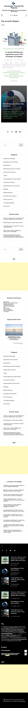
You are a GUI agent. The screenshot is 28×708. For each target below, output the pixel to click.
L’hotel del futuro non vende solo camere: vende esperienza (13, 227)
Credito (5, 175)
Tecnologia (6, 311)
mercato (24, 632)
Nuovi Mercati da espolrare (10, 196)
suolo (6, 640)
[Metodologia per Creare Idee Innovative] (5, 572)
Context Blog (22, 701)
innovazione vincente (8, 114)
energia (22, 630)
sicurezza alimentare (11, 639)
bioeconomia (9, 629)
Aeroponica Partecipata (9, 158)
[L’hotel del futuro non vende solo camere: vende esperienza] (5, 582)
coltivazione (8, 630)
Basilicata (3, 629)
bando (12, 628)
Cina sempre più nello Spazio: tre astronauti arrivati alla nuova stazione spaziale (14, 521)
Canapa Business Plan (8, 305)
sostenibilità (22, 639)
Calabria (21, 629)
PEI (13, 636)
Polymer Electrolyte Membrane (11, 75)
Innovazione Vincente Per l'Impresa (14, 7)
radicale (16, 116)
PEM (17, 74)
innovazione (7, 633)
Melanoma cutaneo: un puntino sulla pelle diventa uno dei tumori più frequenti (13, 491)
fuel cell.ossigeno (20, 72)
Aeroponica (6, 301)
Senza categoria (7, 309)
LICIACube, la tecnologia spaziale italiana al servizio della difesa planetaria (13, 486)
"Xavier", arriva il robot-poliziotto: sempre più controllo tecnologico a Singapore (13, 495)
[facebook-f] (8, 131)
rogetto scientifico (7, 118)
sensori (21, 637)
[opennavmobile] (26, 15)
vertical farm (15, 640)
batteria (19, 71)
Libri (4, 307)
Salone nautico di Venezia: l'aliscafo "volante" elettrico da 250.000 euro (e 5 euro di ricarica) (12, 531)
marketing (20, 632)
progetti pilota (4, 637)
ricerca (18, 637)
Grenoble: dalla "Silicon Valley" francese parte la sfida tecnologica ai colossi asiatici (13, 511)
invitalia (14, 632)
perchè (20, 114)
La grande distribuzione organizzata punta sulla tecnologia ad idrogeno (14, 54)
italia (17, 632)
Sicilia (2, 639)
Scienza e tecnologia (15, 481)
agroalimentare (21, 626)
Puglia (14, 637)
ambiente (3, 628)
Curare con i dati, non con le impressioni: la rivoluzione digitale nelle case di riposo (13, 219)
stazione (21, 75)
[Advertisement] (14, 276)
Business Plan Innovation (9, 172)
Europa (2, 631)
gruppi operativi (16, 631)
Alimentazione (6, 165)
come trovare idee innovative (10, 113)
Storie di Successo (8, 48)
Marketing (5, 189)
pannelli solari (12, 74)
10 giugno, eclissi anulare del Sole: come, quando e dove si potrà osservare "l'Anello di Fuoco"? (13, 525)
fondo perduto (8, 631)
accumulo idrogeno (12, 71)
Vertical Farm (6, 206)
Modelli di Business (8, 192)
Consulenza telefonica (8, 306)
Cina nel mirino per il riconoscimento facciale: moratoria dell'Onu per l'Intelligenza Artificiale (12, 505)
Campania (3, 630)
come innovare (19, 111)
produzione (18, 636)
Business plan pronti (8, 304)
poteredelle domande (8, 116)
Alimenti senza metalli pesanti (10, 302)
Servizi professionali (8, 310)
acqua (2, 626)
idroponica (21, 631)
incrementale (21, 113)
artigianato (8, 628)
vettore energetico (13, 77)
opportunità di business (6, 636)
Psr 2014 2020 (10, 637)
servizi (25, 637)
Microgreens (6, 308)
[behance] (16, 15)
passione (16, 114)
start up (2, 640)
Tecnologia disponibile (19, 48)
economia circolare (16, 630)
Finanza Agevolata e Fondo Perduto (12, 179)
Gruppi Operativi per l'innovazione (11, 185)
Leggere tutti (14, 81)
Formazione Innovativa (9, 97)
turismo (9, 640)
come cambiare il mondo (9, 111)
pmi (14, 636)
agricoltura (14, 627)
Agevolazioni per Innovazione (10, 162)
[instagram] (12, 15)
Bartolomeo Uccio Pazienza (20, 628)
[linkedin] (14, 15)
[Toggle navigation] (2, 15)
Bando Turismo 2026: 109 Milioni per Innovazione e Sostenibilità (12, 231)
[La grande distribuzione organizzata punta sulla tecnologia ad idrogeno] (14, 39)
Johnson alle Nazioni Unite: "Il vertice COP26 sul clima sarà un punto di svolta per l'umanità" (13, 500)
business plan (15, 629)
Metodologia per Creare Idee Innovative (13, 105)
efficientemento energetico (9, 72)
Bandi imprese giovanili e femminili (11, 168)
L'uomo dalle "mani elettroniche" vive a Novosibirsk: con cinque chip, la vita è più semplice (13, 515)
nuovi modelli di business (9, 635)
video (20, 640)
